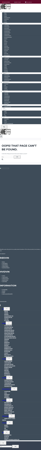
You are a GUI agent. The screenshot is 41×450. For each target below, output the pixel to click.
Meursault (6, 70)
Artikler (5, 120)
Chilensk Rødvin (7, 34)
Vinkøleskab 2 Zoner (7, 106)
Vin (3, 309)
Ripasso (5, 44)
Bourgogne (6, 50)
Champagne (7, 391)
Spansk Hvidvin (6, 64)
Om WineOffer (4, 289)
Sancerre (5, 68)
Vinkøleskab (5, 416)
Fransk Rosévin (6, 74)
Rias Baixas (6, 71)
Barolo (5, 40)
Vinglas (4, 400)
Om (3, 432)
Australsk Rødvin (7, 31)
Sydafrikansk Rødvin (7, 35)
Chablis (5, 65)
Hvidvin (5, 14)
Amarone (5, 38)
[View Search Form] (4, 127)
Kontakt (3, 291)
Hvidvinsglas (6, 94)
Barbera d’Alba (6, 47)
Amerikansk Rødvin (7, 29)
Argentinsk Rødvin (7, 32)
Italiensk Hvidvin (7, 61)
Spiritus (4, 422)
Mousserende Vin (7, 17)
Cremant (5, 88)
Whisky (5, 111)
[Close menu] (0, 305)
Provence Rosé (6, 80)
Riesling (5, 67)
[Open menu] (1, 136)
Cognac (5, 112)
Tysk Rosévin (6, 77)
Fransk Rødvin (6, 25)
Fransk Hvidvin (6, 58)
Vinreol (4, 108)
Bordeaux (5, 41)
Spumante (7, 397)
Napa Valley (6, 53)
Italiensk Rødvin (6, 26)
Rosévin (5, 16)
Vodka (5, 115)
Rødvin (5, 13)
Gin (4, 114)
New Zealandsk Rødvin (8, 37)
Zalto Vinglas (6, 103)
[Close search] (3, 443)
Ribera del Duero (8, 356)
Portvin (5, 20)
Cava (5, 85)
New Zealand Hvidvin (7, 62)
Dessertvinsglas (7, 97)
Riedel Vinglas (6, 100)
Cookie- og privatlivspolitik (8, 123)
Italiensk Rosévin (7, 76)
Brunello (5, 43)
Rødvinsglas (6, 93)
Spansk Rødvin (6, 28)
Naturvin (6, 320)
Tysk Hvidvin (6, 59)
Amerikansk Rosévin (7, 79)
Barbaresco (6, 46)
